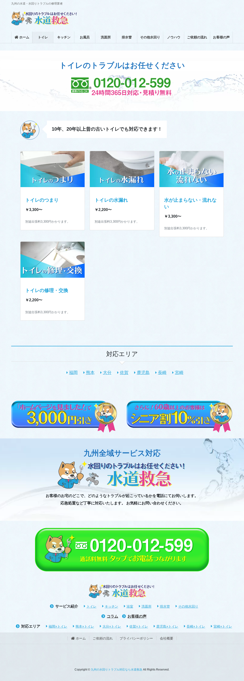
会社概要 (166, 638)
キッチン (111, 606)
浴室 (130, 606)
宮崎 (179, 372)
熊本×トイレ (85, 626)
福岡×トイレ (58, 626)
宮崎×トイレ (223, 626)
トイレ (91, 606)
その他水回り (188, 606)
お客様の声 (137, 616)
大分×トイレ (111, 626)
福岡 (73, 372)
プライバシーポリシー (136, 638)
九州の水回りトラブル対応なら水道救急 (116, 669)
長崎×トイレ (196, 626)
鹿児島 (143, 372)
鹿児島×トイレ (167, 626)
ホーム (80, 638)
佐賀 (124, 372)
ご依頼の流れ (103, 638)
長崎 (162, 372)
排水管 (165, 606)
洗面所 (147, 606)
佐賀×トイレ (138, 626)
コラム (112, 616)
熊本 (90, 372)
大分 (107, 372)
